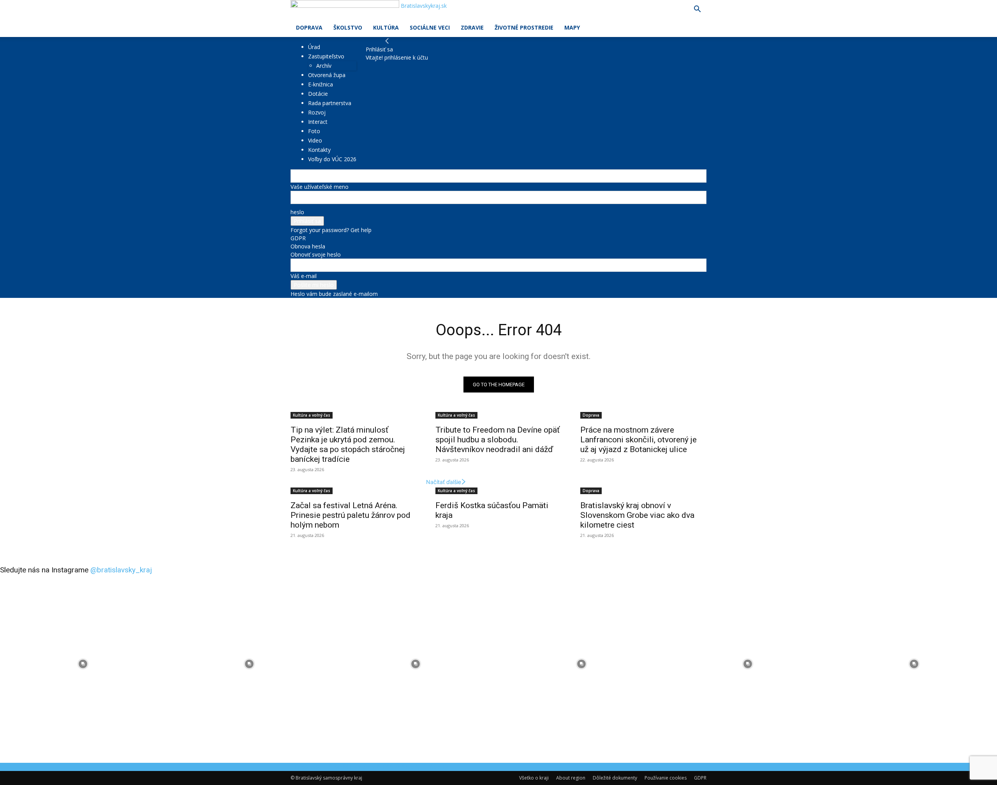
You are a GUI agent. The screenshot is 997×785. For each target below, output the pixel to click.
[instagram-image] (83, 664)
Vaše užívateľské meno (320, 186)
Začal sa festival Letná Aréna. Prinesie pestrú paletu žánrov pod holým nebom (350, 515)
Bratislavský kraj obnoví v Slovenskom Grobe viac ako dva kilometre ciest (637, 515)
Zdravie (472, 27)
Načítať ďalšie (443, 482)
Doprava (309, 27)
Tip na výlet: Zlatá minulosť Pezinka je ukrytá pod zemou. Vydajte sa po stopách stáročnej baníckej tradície (348, 444)
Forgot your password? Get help (331, 230)
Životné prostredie (524, 27)
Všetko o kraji (534, 777)
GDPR (298, 238)
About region (570, 777)
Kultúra (386, 27)
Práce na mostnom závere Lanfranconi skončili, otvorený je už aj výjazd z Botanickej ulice (638, 439)
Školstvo (347, 27)
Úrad (314, 47)
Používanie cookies (666, 777)
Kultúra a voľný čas (311, 415)
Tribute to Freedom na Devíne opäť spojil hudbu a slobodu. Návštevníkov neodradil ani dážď (497, 439)
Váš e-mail (304, 276)
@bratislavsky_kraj (121, 569)
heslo (297, 212)
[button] (697, 10)
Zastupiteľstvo (326, 56)
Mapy (572, 27)
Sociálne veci (430, 27)
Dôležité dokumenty (615, 777)
